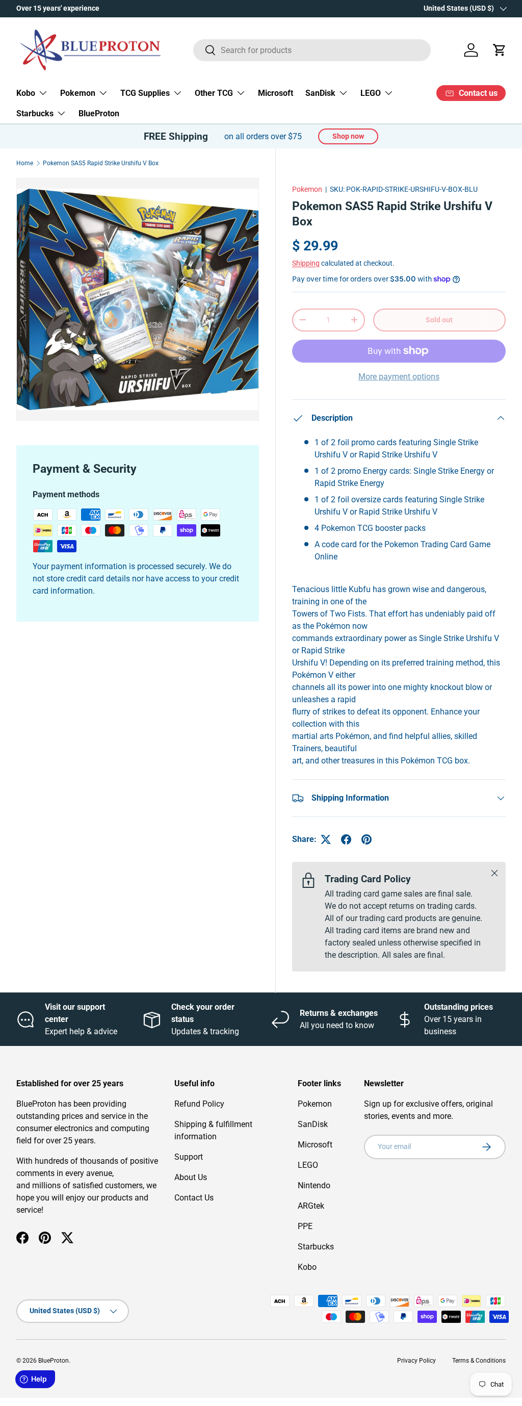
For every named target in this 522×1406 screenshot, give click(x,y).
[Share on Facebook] (346, 839)
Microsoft (275, 93)
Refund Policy (199, 1104)
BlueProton (99, 113)
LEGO (308, 1165)
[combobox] (312, 50)
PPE (305, 1226)
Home (24, 163)
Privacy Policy (416, 1360)
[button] (499, 50)
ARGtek (311, 1206)
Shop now (348, 136)
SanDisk (313, 1124)
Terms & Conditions (479, 1360)
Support (188, 1157)
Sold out (439, 320)
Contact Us (194, 1198)
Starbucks (316, 1246)
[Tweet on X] (326, 839)
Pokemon (307, 189)
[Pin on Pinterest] (366, 839)
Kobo (307, 1267)
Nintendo (314, 1185)
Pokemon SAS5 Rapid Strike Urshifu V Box (101, 163)
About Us (190, 1177)
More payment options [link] (398, 376)
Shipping (306, 263)
